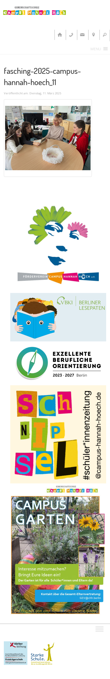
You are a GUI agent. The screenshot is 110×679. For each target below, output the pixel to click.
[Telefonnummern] (71, 35)
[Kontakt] (82, 35)
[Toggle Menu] (99, 629)
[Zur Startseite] (59, 35)
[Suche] (105, 35)
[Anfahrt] (93, 35)
